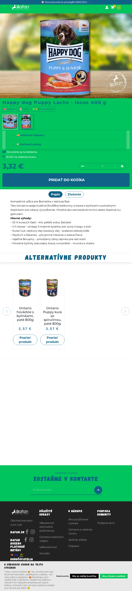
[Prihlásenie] (106, 7)
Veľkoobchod (48, 547)
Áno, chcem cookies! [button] (113, 576)
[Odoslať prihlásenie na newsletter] (98, 490)
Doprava (73, 546)
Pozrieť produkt (25, 340)
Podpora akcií (106, 523)
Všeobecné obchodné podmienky (46, 526)
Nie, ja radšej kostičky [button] (84, 576)
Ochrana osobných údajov (51, 538)
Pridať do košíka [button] (67, 180)
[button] (9, 311)
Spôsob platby (77, 539)
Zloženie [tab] (74, 194)
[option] (66, 311)
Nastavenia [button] (62, 576)
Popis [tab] (55, 194)
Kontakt (44, 553)
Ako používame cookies (78, 521)
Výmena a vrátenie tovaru (80, 531)
